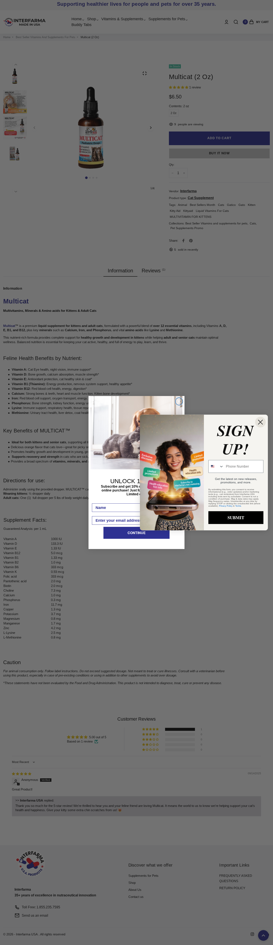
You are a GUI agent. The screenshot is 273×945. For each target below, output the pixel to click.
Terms (238, 505)
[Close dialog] (179, 401)
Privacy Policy (225, 505)
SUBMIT (236, 517)
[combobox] (216, 466)
